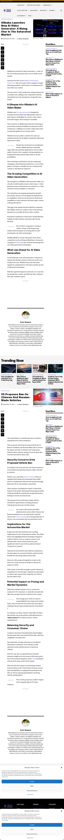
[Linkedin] (2, 63)
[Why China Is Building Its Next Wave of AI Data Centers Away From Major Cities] (24, 368)
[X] (2, 52)
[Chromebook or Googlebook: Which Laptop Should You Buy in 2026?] (39, 368)
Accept (32, 825)
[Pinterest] (2, 56)
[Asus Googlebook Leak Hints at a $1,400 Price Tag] (8, 368)
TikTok (18, 242)
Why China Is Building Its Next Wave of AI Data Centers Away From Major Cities (24, 380)
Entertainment (49, 79)
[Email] (2, 67)
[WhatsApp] (2, 60)
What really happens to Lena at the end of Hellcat (54, 95)
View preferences (32, 834)
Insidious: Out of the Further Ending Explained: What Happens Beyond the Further (53, 84)
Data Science (49, 57)
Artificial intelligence (7, 19)
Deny (32, 829)
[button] (61, 811)
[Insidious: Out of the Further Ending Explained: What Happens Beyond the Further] (55, 368)
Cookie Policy (30, 837)
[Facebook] (2, 48)
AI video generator (23, 112)
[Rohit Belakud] (26, 315)
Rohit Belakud (23, 39)
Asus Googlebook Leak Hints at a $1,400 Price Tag (54, 52)
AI (38, 184)
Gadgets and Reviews (51, 48)
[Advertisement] (25, 56)
